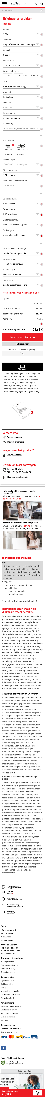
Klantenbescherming (9, 1010)
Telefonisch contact (8, 930)
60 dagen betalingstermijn (11, 1029)
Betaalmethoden (8, 1025)
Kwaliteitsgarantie (8, 1017)
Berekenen (34, 76)
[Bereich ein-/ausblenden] (41, 135)
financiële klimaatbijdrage (11, 1006)
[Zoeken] (42, 10)
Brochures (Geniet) (8, 968)
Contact (4, 926)
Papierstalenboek (7, 998)
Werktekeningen (14, 437)
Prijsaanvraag (6, 937)
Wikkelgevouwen (7, 961)
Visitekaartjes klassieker (10, 965)
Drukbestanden (7, 984)
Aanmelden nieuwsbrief (10, 991)
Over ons (4, 1020)
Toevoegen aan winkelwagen (22, 337)
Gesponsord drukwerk (9, 1013)
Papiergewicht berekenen (10, 994)
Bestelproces (6, 987)
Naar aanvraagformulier (18, 477)
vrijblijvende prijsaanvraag (27, 391)
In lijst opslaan (22, 343)
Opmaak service (7, 940)
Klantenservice (7, 977)
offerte (27, 525)
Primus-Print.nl (7, 1002)
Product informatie (15, 441)
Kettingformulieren (8, 972)
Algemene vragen (7, 980)
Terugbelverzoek (14, 454)
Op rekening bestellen (9, 1032)
